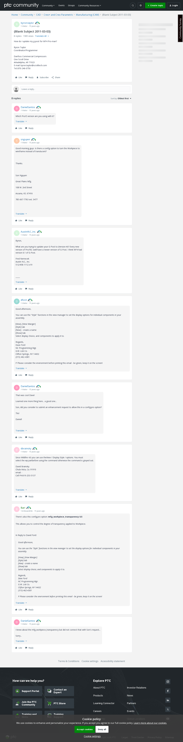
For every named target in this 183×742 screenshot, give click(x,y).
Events (61, 5)
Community (27, 14)
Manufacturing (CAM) (87, 14)
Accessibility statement (113, 661)
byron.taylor (27, 22)
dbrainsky (26, 448)
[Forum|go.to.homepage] (21, 5)
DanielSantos (28, 107)
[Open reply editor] (72, 89)
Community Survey (180, 28)
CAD (38, 14)
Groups (71, 5)
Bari (23, 507)
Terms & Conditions (68, 661)
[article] (72, 118)
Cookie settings (90, 661)
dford (24, 300)
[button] (155, 5)
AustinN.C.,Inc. (28, 231)
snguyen (25, 139)
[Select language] (141, 5)
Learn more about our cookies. (150, 723)
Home (14, 14)
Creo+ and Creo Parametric (58, 14)
